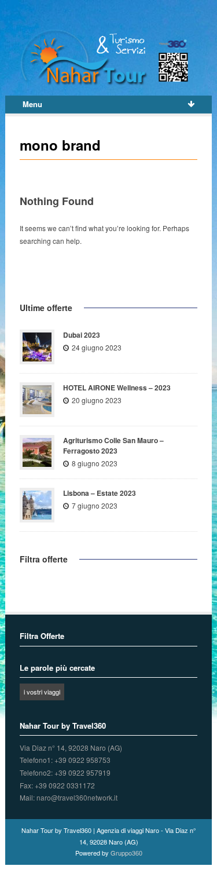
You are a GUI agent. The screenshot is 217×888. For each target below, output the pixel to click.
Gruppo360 (126, 852)
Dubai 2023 (81, 335)
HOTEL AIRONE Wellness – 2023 (117, 387)
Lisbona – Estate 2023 (99, 493)
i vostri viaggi (42, 691)
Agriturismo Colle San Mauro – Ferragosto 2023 (113, 445)
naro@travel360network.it (76, 797)
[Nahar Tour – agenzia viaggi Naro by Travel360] (108, 57)
